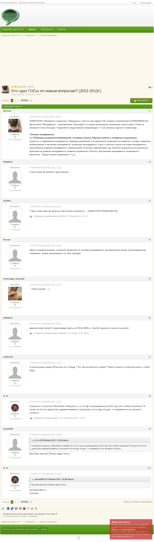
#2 (150, 162)
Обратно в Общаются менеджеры (137, 502)
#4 (150, 240)
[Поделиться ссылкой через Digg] (8, 508)
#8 (150, 396)
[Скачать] (36, 508)
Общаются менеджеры (48, 522)
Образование (30, 522)
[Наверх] (78, 538)
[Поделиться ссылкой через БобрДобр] (24, 508)
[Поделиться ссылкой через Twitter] (3, 508)
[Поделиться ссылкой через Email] (28, 508)
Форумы (32, 29)
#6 (150, 318)
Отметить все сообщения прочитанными (20, 529)
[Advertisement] (77, 61)
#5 (150, 279)
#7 (150, 357)
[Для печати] (32, 508)
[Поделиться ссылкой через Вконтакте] (16, 508)
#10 (149, 468)
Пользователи (47, 29)
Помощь (43, 529)
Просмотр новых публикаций (31, 2)
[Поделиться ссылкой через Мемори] (20, 508)
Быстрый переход (9, 2)
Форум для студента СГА (13, 29)
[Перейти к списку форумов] (10, 16)
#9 (150, 429)
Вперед (24, 100)
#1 (150, 111)
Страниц (5, 100)
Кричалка (62, 29)
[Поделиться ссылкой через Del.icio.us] (12, 508)
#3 (150, 201)
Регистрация (146, 3)
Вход (134, 3)
